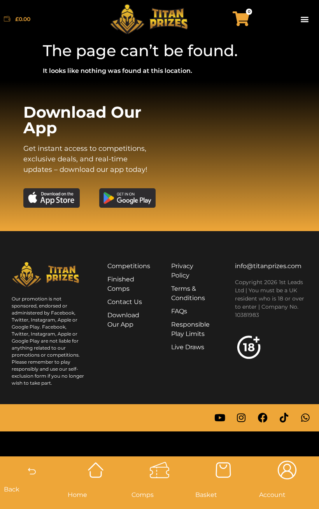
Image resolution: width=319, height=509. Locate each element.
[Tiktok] (284, 418)
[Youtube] (220, 418)
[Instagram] (241, 418)
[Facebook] (262, 418)
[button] (304, 18)
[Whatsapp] (305, 418)
